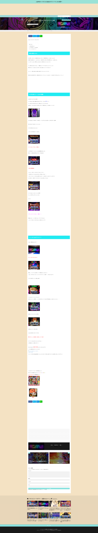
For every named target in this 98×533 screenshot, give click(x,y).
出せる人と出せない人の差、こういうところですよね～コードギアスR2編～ (32, 520)
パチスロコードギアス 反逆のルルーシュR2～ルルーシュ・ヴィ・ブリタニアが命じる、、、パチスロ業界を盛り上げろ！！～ (65, 509)
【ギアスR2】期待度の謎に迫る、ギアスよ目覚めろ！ (32, 509)
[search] (70, 16)
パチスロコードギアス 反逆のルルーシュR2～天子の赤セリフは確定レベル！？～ (54, 521)
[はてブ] (38, 36)
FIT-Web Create (52, 530)
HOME (28, 30)
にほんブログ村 (30, 352)
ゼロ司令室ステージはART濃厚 (33, 47)
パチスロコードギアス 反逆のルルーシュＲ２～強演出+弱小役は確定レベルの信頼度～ (65, 521)
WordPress (59, 530)
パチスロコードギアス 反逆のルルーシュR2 (32, 24)
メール (29, 481)
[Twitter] (34, 36)
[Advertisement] (49, 9)
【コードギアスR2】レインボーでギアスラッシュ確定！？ (47, 30)
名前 (29, 478)
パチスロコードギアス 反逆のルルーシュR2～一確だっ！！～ (43, 520)
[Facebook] (30, 36)
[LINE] (41, 36)
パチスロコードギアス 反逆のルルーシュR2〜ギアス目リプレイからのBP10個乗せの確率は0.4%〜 (54, 509)
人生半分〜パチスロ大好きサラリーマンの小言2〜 (49, 1)
